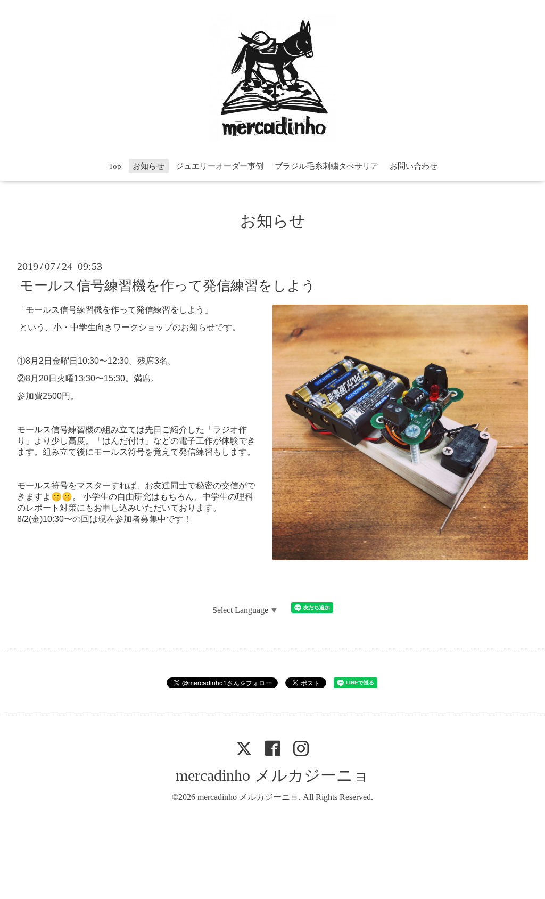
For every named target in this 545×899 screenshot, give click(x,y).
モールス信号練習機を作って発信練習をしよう (168, 285)
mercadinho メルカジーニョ (272, 775)
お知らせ (148, 166)
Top (115, 166)
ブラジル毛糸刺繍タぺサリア (326, 166)
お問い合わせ (413, 166)
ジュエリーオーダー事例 (219, 166)
